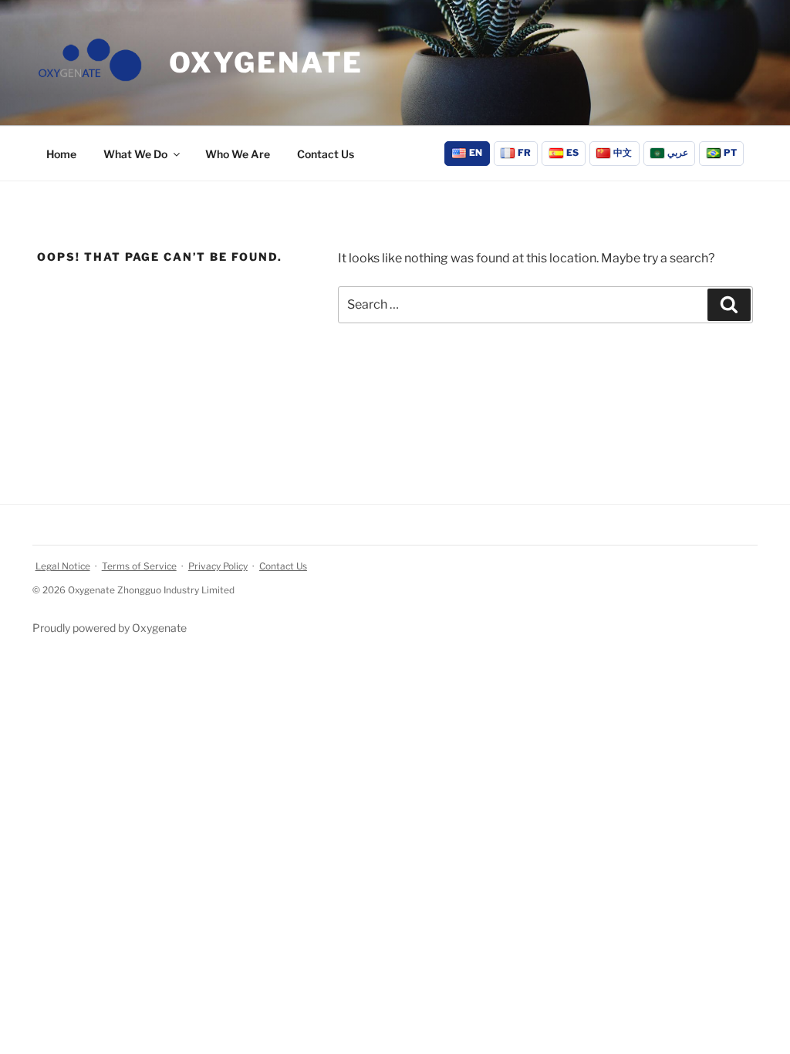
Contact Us (325, 153)
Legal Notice (62, 566)
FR (524, 152)
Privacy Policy (218, 566)
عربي (677, 152)
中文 (622, 152)
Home (61, 153)
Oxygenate (266, 62)
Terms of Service (139, 566)
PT (730, 152)
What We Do (135, 153)
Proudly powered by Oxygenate (109, 627)
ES (572, 152)
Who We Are (237, 153)
